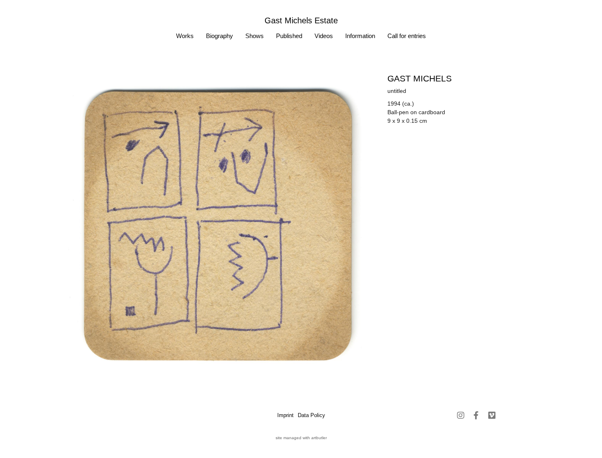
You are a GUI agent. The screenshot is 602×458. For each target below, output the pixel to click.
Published (289, 35)
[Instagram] (460, 415)
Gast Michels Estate (301, 20)
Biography (219, 35)
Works (185, 35)
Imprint (285, 415)
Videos (324, 35)
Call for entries (406, 35)
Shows (254, 35)
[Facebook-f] (476, 415)
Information (360, 35)
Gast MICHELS (419, 78)
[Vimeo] (492, 415)
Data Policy (311, 415)
